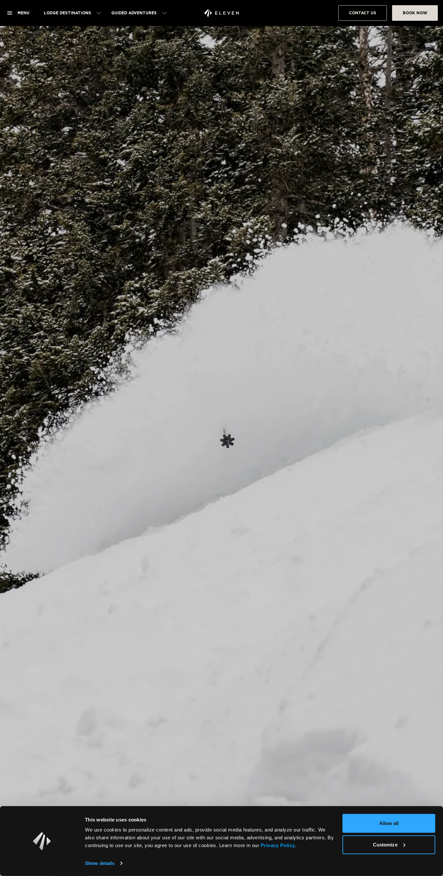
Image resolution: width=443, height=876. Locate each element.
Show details (99, 863)
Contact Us (362, 12)
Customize (385, 844)
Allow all (389, 823)
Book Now (415, 12)
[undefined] (221, 13)
